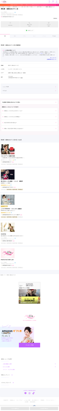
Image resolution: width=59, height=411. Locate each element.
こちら (41, 53)
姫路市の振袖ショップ (40, 6)
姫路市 (24, 72)
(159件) (9, 212)
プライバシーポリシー (50, 400)
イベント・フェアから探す (9, 369)
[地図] (21, 77)
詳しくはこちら (53, 57)
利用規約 (42, 400)
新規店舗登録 (32, 401)
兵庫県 (9, 72)
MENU (57, 2)
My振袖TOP (6, 400)
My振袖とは (12, 400)
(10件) (9, 185)
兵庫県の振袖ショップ (16, 6)
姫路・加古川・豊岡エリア (17, 72)
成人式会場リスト (35, 400)
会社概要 (26, 401)
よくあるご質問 (27, 400)
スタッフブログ (19, 400)
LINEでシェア (30, 30)
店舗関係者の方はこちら (51, 59)
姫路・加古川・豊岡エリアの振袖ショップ (28, 6)
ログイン (53, 2)
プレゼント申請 (29, 345)
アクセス (54, 36)
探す (49, 2)
